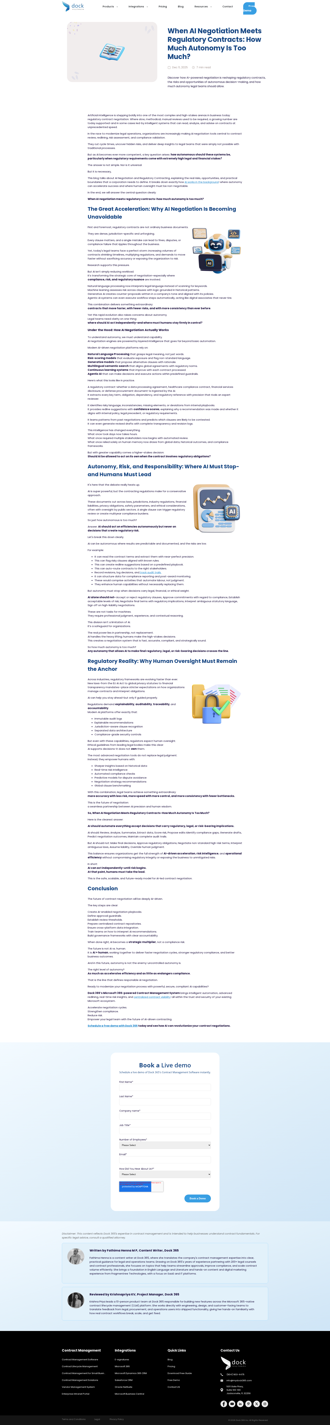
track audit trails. (150, 572)
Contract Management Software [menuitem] (80, 1359)
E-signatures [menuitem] (122, 1359)
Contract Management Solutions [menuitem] (80, 1380)
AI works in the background (202, 182)
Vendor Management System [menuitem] (78, 1387)
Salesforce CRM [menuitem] (124, 1380)
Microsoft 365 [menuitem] (122, 1366)
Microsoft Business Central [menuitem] (129, 1393)
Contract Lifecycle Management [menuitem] (80, 1366)
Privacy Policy (117, 1419)
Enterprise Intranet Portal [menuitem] (75, 1393)
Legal (97, 1419)
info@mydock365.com (239, 1380)
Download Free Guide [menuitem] (180, 1373)
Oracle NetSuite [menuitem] (123, 1387)
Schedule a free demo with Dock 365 (113, 1026)
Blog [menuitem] (170, 1359)
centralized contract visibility (152, 997)
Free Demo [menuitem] (174, 1380)
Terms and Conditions (74, 1419)
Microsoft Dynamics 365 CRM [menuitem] (131, 1373)
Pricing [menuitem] (171, 1366)
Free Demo (249, 8)
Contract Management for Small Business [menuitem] (85, 1373)
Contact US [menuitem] (174, 1387)
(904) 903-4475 (235, 1374)
